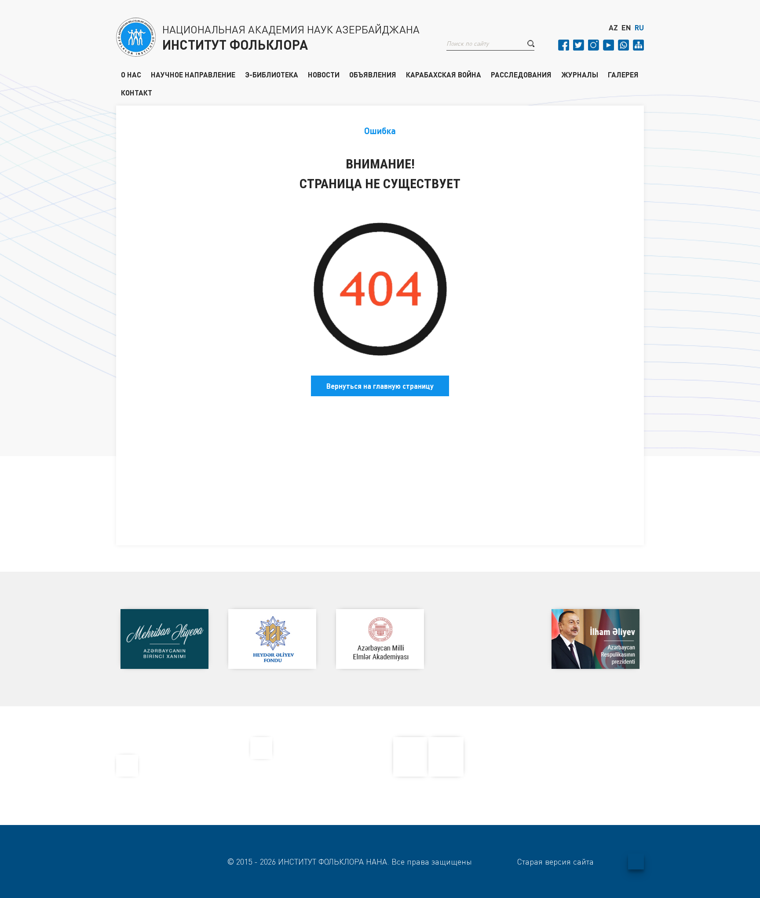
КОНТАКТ (136, 92)
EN (626, 28)
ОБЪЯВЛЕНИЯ (372, 74)
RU (639, 28)
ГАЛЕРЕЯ (623, 74)
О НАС (131, 74)
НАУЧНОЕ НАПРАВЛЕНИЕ (193, 74)
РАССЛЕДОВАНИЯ (521, 74)
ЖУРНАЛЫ (579, 74)
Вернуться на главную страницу (380, 386)
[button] (530, 43)
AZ (613, 28)
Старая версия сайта (555, 861)
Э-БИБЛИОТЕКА (271, 74)
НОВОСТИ (324, 74)
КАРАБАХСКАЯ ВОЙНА (443, 74)
